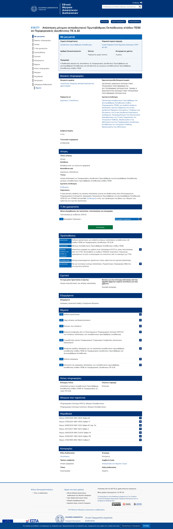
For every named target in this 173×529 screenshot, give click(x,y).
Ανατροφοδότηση (134, 21)
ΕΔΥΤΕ (113, 488)
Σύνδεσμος (64, 187)
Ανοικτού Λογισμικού (129, 488)
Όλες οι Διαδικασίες (41, 493)
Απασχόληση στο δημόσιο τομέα (114, 464)
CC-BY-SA (120, 492)
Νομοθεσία (38, 76)
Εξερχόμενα (39, 60)
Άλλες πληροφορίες (41, 68)
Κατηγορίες (38, 80)
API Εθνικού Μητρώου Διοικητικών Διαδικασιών (86, 510)
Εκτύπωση (104, 21)
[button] (131, 526)
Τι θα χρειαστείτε (41, 48)
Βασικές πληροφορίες (42, 40)
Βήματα (37, 64)
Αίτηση (36, 44)
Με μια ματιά (39, 36)
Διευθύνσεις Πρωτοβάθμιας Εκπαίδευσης (76, 45)
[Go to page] (140, 7)
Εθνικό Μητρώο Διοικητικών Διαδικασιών (70, 8)
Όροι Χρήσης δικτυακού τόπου (77, 498)
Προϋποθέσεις (39, 52)
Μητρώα (37, 72)
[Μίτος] (45, 9)
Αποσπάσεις (65, 456)
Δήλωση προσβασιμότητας (76, 500)
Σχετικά (37, 56)
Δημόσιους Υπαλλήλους (69, 100)
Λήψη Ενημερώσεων (118, 21)
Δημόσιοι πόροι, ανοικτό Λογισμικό (79, 503)
